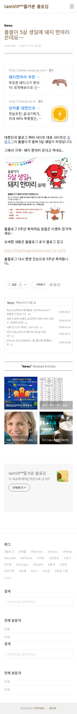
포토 (64, 564)
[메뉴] (72, 6)
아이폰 (10, 571)
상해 (23, 571)
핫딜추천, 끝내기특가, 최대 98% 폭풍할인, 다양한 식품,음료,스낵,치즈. (25, 116)
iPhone (27, 558)
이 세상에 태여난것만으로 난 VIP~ (30, 479)
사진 (47, 571)
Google (23, 564)
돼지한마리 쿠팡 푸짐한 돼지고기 (24, 76)
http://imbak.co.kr (22, 101)
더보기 (7, 578)
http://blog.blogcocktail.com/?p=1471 (35, 250)
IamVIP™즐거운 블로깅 (26, 6)
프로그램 (62, 571)
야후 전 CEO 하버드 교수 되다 (22, 327)
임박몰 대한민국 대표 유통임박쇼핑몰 (24, 107)
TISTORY (39, 708)
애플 (23, 551)
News (10, 302)
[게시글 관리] (25, 285)
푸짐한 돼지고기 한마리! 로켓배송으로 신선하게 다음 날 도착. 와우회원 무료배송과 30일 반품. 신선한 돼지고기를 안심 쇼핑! (25, 85)
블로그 (10, 551)
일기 (68, 558)
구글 (9, 564)
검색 (68, 602)
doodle (11, 558)
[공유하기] (20, 285)
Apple (39, 564)
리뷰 (41, 558)
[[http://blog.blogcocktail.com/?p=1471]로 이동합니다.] (38, 189)
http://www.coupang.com (27, 70)
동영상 (55, 558)
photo (53, 551)
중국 (52, 564)
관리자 (52, 708)
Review (38, 551)
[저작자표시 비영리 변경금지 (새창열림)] (55, 284)
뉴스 (35, 571)
